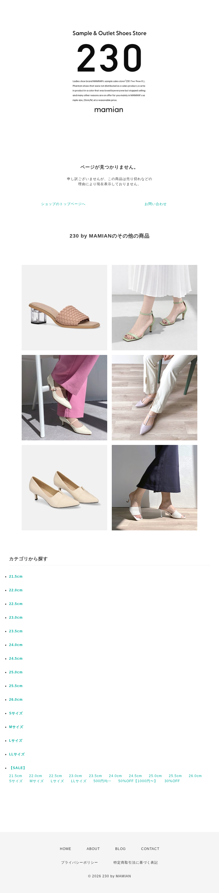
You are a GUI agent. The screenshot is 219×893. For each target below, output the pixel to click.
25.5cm (16, 686)
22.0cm (16, 590)
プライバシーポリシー (79, 863)
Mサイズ (16, 727)
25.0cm (16, 672)
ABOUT (93, 849)
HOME (65, 849)
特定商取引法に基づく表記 (135, 863)
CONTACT (150, 849)
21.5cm (16, 577)
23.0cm (16, 618)
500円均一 (102, 781)
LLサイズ (17, 754)
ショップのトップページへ (63, 204)
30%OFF (172, 781)
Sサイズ (16, 713)
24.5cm (16, 659)
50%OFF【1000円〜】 (138, 781)
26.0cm (16, 700)
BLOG (120, 849)
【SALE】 (18, 768)
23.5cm (16, 631)
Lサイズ (16, 741)
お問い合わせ (156, 204)
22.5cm (16, 604)
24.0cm (16, 645)
